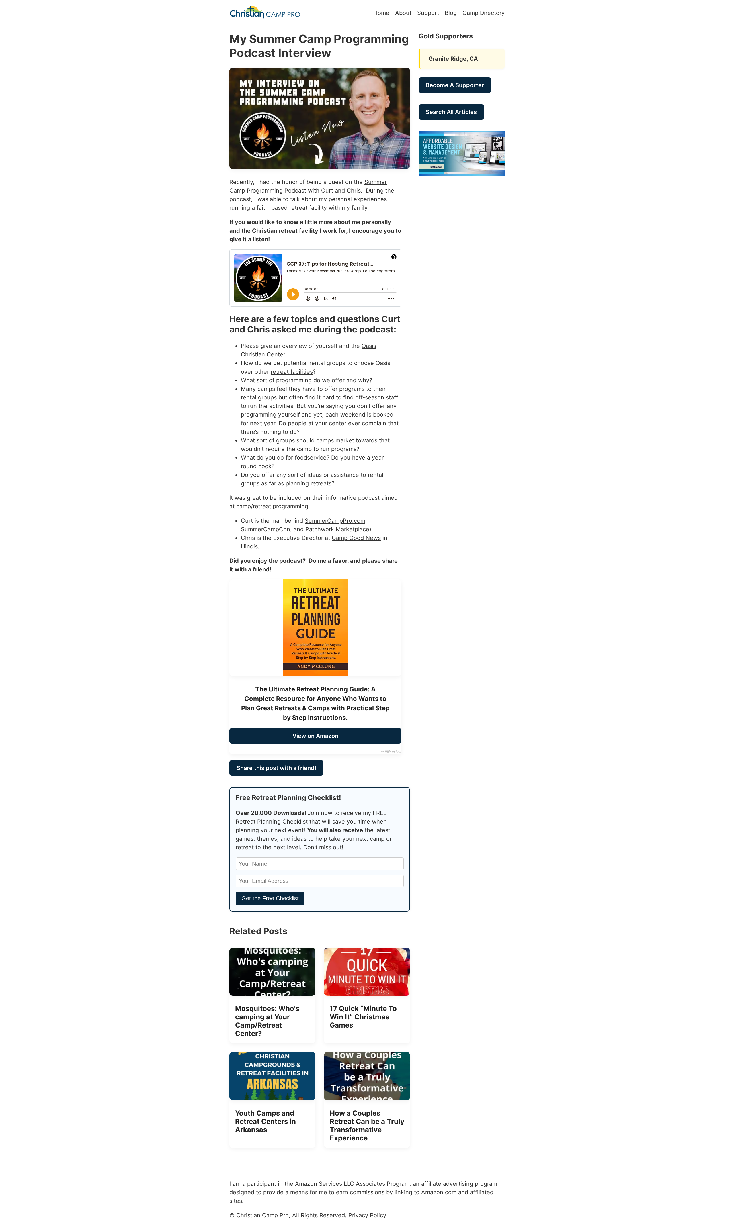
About (403, 12)
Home (381, 12)
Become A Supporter (455, 85)
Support (428, 12)
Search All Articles (451, 112)
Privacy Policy (367, 1215)
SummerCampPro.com (335, 520)
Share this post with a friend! (276, 768)
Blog (451, 12)
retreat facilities (292, 371)
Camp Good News (356, 537)
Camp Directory (483, 12)
